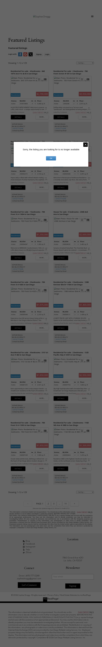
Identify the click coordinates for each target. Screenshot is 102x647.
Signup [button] (39, 54)
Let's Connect (29, 585)
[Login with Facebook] (20, 56)
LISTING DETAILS (18, 117)
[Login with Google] (25, 56)
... (59, 503)
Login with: (12, 54)
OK (51, 158)
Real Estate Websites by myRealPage (75, 595)
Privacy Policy (53, 595)
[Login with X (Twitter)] (31, 56)
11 (65, 503)
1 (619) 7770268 (17, 128)
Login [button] (47, 54)
